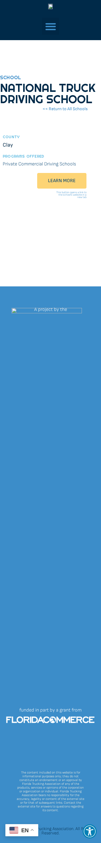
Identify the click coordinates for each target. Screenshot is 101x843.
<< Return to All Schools (65, 109)
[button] (89, 831)
